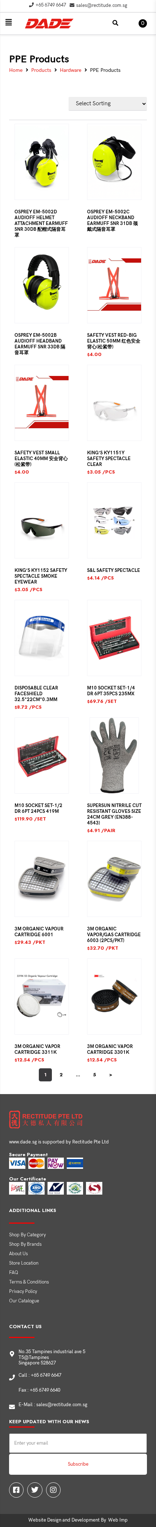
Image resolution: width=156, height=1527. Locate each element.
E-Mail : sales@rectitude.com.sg (53, 1405)
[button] (8, 22)
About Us (18, 1254)
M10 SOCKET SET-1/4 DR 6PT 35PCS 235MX (111, 691)
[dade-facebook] (16, 1490)
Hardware (70, 70)
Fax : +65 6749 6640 (39, 1390)
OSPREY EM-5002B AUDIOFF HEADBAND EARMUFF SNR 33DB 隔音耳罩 (40, 344)
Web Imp (118, 1520)
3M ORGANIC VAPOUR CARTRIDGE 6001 (39, 932)
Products (41, 70)
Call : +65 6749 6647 (40, 1375)
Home (15, 70)
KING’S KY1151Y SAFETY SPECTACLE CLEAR (109, 458)
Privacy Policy (23, 1291)
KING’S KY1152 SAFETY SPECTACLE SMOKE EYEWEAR (41, 576)
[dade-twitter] (34, 1490)
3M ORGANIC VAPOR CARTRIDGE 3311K (37, 1049)
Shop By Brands (25, 1244)
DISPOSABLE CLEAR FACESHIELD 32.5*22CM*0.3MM (36, 694)
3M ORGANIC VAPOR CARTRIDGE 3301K (110, 1049)
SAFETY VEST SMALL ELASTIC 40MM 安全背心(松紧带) (41, 458)
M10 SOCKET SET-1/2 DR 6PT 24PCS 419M (38, 808)
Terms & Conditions (29, 1282)
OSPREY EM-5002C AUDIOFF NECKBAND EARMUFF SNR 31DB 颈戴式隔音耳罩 (112, 220)
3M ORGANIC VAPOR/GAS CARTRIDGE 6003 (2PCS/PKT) (114, 934)
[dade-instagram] (53, 1490)
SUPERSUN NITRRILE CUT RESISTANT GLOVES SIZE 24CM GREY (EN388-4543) (114, 814)
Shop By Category (27, 1235)
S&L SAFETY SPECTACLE (113, 570)
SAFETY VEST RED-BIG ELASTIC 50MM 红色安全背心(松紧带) (113, 341)
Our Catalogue (24, 1301)
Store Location (23, 1263)
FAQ (13, 1273)
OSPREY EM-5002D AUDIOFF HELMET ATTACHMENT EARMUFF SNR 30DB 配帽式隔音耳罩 (41, 223)
